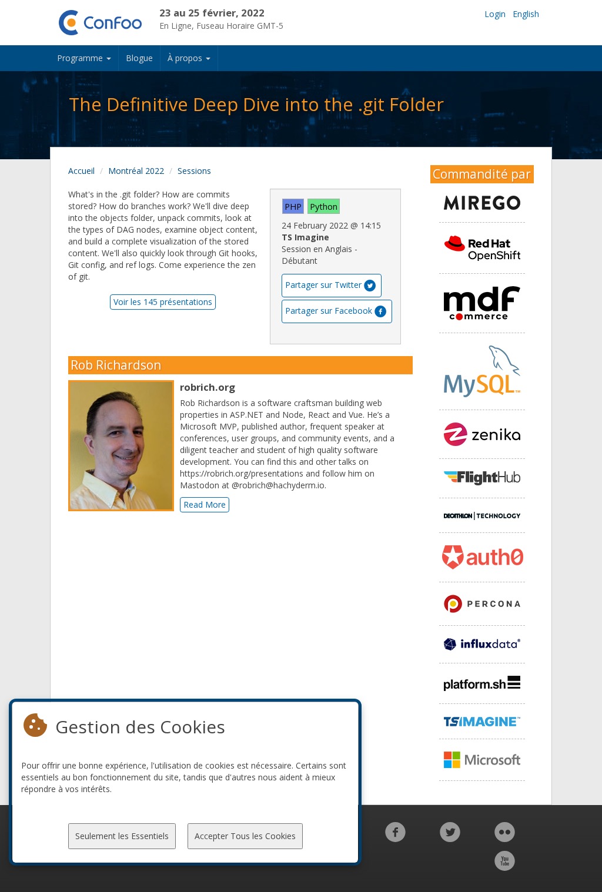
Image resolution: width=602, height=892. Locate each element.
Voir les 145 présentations (162, 301)
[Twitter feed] (450, 838)
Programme (81, 57)
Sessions (194, 170)
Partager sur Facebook (328, 310)
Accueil (81, 170)
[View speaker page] (124, 446)
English (526, 13)
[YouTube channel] (505, 867)
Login (495, 13)
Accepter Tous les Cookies (245, 835)
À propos (186, 57)
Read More (204, 504)
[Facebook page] (395, 838)
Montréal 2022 (136, 170)
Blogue (139, 57)
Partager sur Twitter (323, 284)
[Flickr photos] (505, 838)
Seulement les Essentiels (122, 835)
